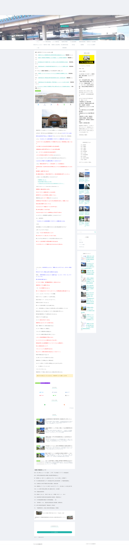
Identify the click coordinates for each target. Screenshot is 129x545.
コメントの (81, 244)
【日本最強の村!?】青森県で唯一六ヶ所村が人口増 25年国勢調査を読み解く (52, 62)
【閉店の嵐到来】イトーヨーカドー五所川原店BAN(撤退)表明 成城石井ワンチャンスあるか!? (87, 180)
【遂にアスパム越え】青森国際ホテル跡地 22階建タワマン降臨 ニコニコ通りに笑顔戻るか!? (87, 224)
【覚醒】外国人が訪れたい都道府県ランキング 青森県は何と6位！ (81, 223)
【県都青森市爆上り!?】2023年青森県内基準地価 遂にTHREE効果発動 (81, 213)
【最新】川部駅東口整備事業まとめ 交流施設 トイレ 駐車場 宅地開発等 (52, 57)
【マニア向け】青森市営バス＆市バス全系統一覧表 (90, 294)
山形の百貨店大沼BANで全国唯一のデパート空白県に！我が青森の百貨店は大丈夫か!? (87, 191)
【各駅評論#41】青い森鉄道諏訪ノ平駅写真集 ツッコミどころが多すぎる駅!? (53, 82)
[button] (95, 232)
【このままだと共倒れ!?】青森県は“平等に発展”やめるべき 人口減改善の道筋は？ (54, 86)
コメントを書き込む (54, 532)
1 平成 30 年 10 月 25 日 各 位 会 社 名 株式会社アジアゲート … (51, 183)
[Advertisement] (64, 8)
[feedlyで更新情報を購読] (44, 404)
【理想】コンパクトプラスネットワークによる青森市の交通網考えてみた (53, 73)
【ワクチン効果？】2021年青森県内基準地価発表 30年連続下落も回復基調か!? (81, 191)
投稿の (81, 242)
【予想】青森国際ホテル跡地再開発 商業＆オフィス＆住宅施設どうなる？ (87, 202)
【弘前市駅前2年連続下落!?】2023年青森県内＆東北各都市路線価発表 (87, 213)
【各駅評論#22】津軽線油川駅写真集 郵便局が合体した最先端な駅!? (52, 77)
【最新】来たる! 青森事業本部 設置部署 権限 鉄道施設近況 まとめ (51, 55)
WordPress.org (81, 246)
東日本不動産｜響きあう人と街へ (45, 181)
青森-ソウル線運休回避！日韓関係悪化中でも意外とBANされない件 (81, 202)
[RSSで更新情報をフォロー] (64, 404)
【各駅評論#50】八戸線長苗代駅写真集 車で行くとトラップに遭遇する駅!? (53, 66)
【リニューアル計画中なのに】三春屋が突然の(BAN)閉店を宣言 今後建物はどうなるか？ (81, 179)
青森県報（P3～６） (42, 179)
